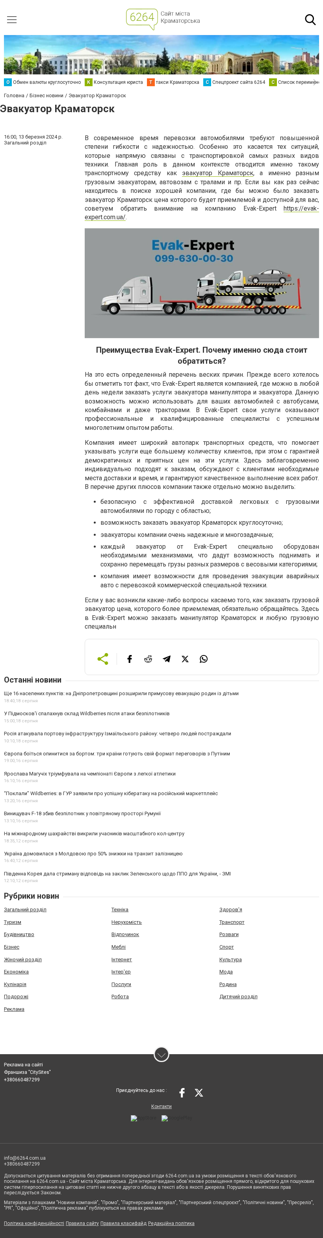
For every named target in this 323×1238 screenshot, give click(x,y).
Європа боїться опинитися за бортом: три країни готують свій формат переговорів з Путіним (117, 754)
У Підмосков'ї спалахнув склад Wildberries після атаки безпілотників (87, 713)
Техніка (119, 909)
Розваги (229, 934)
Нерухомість (126, 922)
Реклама (14, 1009)
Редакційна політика (171, 1223)
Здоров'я (230, 909)
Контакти (161, 1106)
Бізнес (11, 947)
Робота (120, 996)
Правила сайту (82, 1223)
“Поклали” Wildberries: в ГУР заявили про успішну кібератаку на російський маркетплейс (111, 793)
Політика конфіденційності (34, 1223)
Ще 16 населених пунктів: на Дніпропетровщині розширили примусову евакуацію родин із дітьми (121, 693)
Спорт (226, 947)
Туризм (12, 922)
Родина (228, 984)
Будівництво (19, 934)
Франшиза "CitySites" (27, 1072)
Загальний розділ (25, 909)
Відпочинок (125, 934)
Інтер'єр (121, 972)
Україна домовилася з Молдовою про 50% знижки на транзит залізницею (93, 854)
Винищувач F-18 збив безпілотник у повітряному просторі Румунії (82, 813)
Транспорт (232, 922)
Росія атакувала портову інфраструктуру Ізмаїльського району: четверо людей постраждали (117, 734)
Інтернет (121, 959)
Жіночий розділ (23, 959)
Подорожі (16, 996)
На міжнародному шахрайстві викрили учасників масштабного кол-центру (94, 833)
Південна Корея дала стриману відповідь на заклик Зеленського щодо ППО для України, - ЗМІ (117, 874)
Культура (230, 959)
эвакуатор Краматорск (217, 173)
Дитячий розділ (238, 996)
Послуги (121, 984)
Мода (226, 972)
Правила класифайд (123, 1223)
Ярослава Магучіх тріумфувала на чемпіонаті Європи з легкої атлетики (90, 774)
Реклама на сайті (23, 1065)
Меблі (118, 947)
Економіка (16, 972)
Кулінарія (15, 984)
